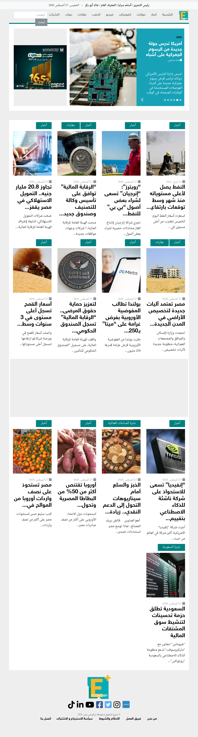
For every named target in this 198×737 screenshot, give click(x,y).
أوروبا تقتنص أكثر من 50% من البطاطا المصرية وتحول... (77, 495)
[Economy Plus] (184, 15)
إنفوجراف (125, 15)
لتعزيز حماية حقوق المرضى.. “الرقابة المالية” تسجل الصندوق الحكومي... (78, 318)
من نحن (152, 719)
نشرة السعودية (171, 547)
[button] (125, 100)
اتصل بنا (45, 719)
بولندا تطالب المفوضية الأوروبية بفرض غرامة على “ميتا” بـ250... (121, 318)
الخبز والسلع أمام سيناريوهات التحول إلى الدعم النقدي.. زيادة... (122, 498)
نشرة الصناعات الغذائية (122, 423)
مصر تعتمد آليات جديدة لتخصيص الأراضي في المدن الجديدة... (166, 314)
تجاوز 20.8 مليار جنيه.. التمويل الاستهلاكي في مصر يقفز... (34, 197)
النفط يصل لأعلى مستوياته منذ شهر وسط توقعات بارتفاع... (166, 197)
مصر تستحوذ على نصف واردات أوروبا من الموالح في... (33, 495)
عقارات (82, 15)
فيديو (109, 15)
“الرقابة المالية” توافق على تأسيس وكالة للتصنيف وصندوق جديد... (77, 200)
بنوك (68, 15)
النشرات (54, 15)
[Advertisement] (99, 388)
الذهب (96, 15)
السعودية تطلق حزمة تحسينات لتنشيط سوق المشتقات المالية (167, 622)
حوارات (141, 15)
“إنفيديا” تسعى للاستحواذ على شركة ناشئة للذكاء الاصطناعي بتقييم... (167, 502)
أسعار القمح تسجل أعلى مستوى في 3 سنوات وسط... (34, 314)
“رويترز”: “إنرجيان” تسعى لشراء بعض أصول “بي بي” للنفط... (122, 200)
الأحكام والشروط (109, 719)
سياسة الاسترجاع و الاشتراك (74, 719)
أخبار (154, 15)
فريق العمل (133, 719)
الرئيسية (167, 15)
